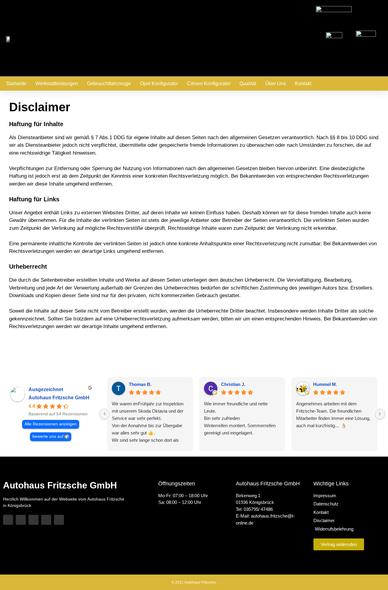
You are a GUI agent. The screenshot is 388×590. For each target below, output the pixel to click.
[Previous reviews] (104, 414)
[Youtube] (33, 520)
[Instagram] (46, 520)
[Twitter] (8, 520)
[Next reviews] (380, 414)
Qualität (247, 83)
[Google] (59, 520)
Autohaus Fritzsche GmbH (58, 397)
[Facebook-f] (21, 520)
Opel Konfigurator (159, 83)
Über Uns (275, 83)
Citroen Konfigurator (208, 83)
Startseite (16, 83)
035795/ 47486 (258, 509)
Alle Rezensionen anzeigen (51, 424)
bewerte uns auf (47, 436)
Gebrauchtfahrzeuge (109, 83)
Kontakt (303, 83)
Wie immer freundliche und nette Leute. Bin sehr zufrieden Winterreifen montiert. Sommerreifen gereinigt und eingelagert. (240, 418)
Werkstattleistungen (56, 83)
